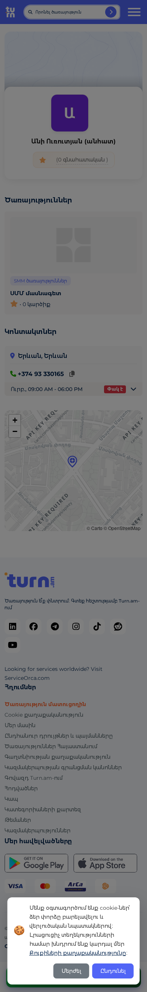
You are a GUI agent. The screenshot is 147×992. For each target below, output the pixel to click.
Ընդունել (113, 971)
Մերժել (71, 971)
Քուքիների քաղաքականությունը (77, 953)
